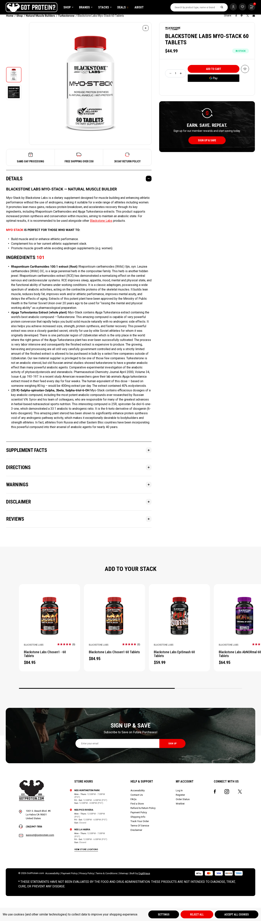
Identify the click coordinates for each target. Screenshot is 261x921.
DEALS (121, 7)
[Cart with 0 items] (242, 7)
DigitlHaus (144, 873)
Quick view (49, 620)
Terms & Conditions (106, 873)
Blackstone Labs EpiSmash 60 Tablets (174, 654)
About (139, 7)
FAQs (133, 799)
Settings (163, 914)
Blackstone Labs (101, 221)
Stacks (103, 7)
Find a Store (137, 803)
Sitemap (123, 873)
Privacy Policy (86, 873)
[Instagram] (227, 791)
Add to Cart (49, 611)
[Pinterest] (242, 16)
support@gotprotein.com (40, 835)
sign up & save (207, 140)
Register (180, 795)
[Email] (254, 16)
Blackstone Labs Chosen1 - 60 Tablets (45, 654)
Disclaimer (136, 830)
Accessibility (137, 790)
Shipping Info (137, 817)
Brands (84, 7)
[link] (66, 644)
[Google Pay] (213, 78)
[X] (247, 16)
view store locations (86, 849)
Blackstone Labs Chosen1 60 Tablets (114, 652)
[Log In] (233, 7)
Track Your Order (139, 821)
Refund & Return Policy (143, 808)
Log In (179, 790)
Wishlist (180, 803)
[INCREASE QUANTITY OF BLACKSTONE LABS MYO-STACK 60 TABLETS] (181, 73)
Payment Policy (138, 812)
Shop (67, 7)
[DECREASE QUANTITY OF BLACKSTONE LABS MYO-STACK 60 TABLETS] (170, 73)
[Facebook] (236, 16)
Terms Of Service (139, 825)
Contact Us (136, 795)
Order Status (183, 799)
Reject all (197, 914)
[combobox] (193, 7)
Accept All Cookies (236, 914)
